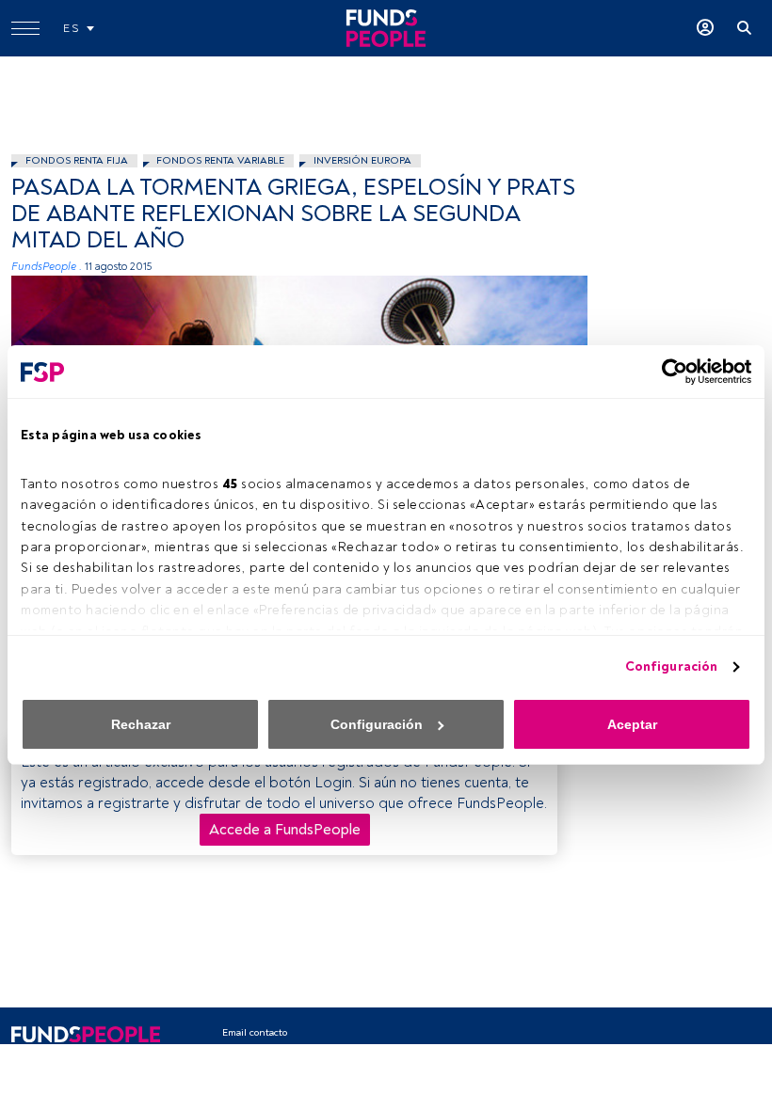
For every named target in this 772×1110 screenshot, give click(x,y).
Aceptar (632, 724)
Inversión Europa (362, 160)
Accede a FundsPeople (285, 829)
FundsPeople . (46, 267)
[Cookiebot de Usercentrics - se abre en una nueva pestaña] (669, 371)
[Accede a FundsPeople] (705, 28)
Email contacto (254, 1032)
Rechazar (140, 724)
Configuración (671, 666)
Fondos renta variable (220, 160)
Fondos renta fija (76, 160)
